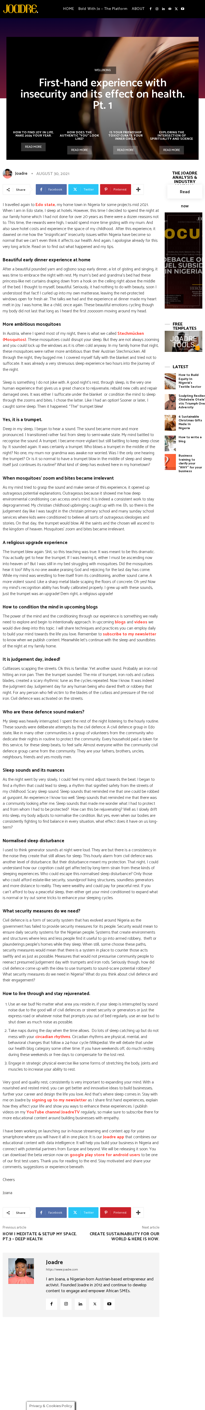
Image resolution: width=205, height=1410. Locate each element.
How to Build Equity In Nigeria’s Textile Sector (190, 380)
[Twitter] (176, 9)
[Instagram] (157, 9)
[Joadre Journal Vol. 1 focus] (183, 260)
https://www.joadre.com (62, 1269)
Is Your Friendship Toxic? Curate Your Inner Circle (125, 135)
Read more (33, 146)
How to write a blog (190, 439)
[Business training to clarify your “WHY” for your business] (170, 462)
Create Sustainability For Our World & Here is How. (124, 1236)
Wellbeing (102, 70)
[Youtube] (182, 9)
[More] (138, 189)
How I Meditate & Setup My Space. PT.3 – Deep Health (40, 1236)
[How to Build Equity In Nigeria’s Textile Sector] (170, 381)
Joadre (21, 173)
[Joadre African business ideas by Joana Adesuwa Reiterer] (20, 8)
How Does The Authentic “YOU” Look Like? (79, 135)
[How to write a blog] (170, 443)
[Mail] (170, 9)
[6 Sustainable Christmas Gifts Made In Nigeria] (170, 423)
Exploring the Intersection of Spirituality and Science (171, 135)
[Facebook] (150, 9)
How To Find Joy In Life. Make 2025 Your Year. (33, 134)
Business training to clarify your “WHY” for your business (190, 463)
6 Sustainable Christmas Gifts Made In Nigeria (190, 422)
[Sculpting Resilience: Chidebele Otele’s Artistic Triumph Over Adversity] (170, 402)
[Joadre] (8, 173)
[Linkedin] (163, 9)
